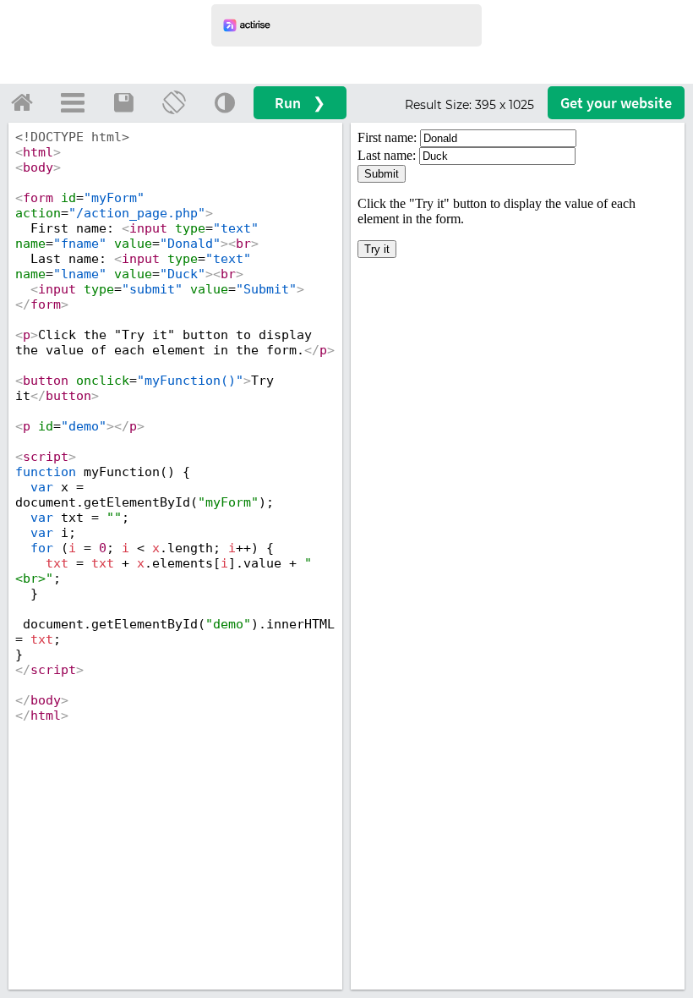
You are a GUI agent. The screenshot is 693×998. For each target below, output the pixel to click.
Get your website (616, 102)
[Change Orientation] (174, 102)
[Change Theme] (225, 102)
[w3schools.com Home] (22, 102)
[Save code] (123, 102)
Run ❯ (300, 102)
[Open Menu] (73, 102)
